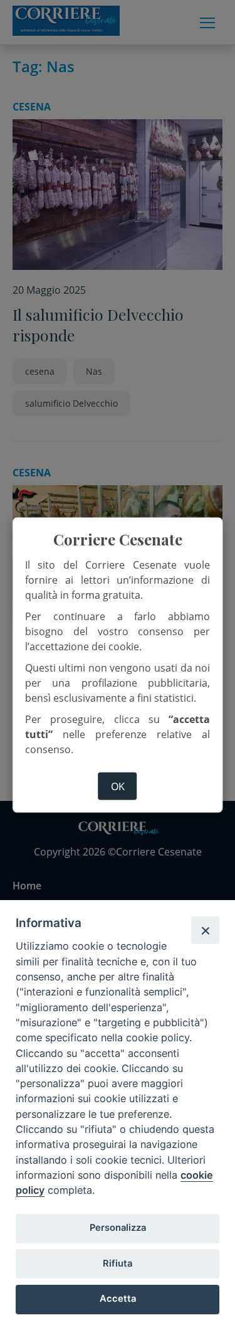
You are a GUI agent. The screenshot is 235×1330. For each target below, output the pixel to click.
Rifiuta (117, 1263)
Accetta (118, 1298)
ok (118, 786)
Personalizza (118, 1227)
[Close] (205, 930)
